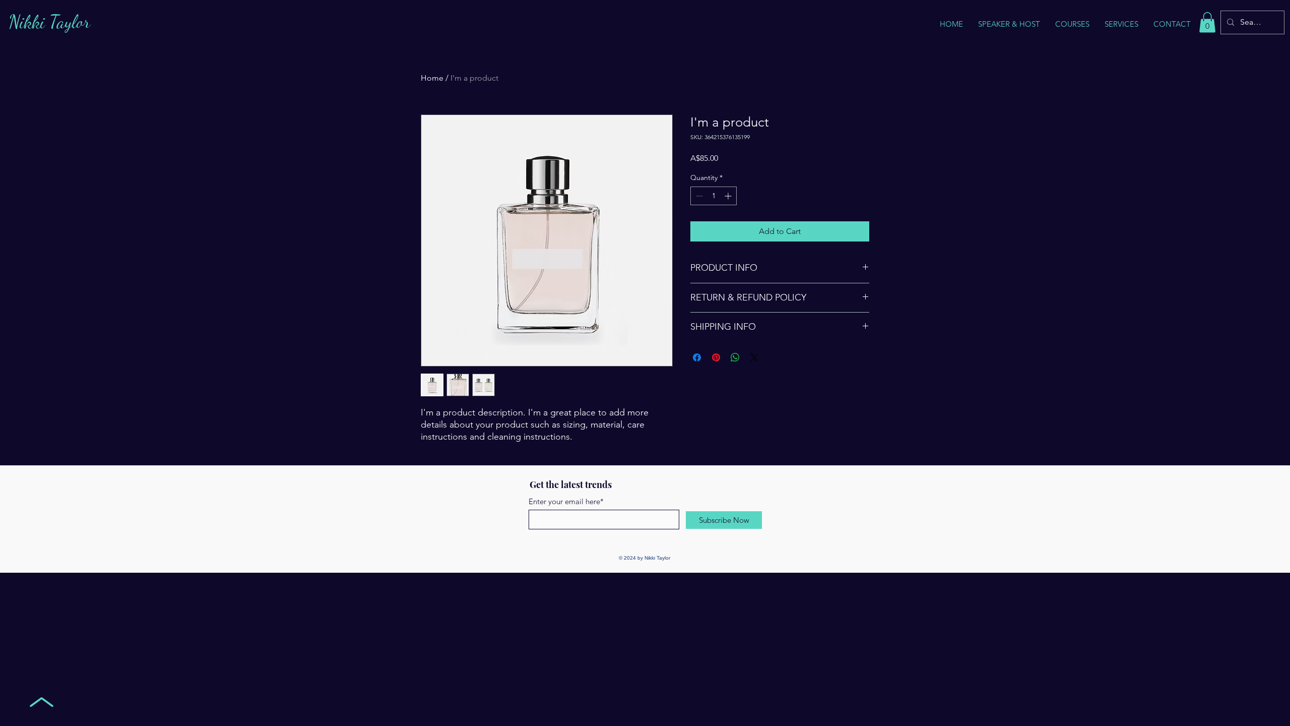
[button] (1121, 24)
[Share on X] (754, 357)
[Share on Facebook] (697, 357)
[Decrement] (698, 196)
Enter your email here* (566, 501)
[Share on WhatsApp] (735, 357)
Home (432, 78)
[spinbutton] (713, 196)
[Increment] (729, 196)
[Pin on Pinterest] (716, 357)
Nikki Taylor (49, 22)
